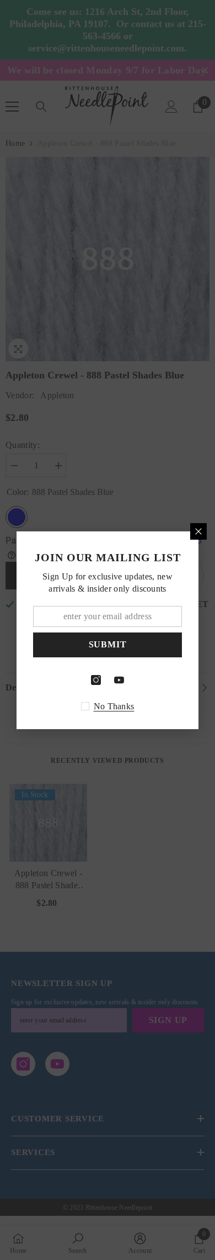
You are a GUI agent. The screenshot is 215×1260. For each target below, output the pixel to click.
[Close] (198, 531)
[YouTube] (119, 680)
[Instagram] (96, 680)
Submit (108, 644)
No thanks (114, 706)
